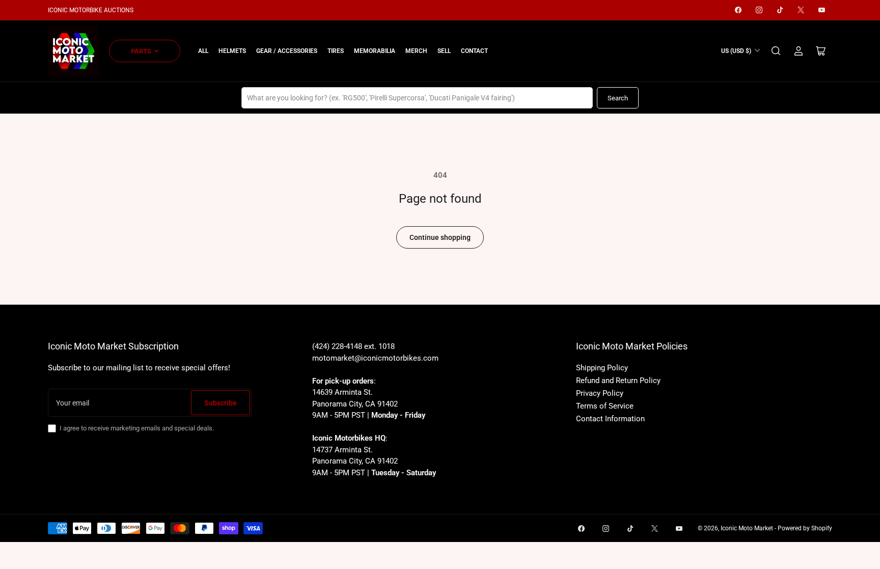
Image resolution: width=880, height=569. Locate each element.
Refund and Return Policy (618, 380)
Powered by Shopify (805, 528)
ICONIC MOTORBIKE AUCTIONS (90, 10)
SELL (444, 51)
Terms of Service (605, 406)
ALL (203, 51)
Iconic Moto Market (747, 528)
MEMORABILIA (374, 51)
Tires (335, 51)
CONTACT (474, 51)
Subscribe (220, 403)
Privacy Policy (599, 393)
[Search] (776, 51)
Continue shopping (440, 237)
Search (618, 98)
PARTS (141, 51)
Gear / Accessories (286, 51)
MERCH (416, 51)
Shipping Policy (602, 367)
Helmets (232, 51)
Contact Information (610, 418)
